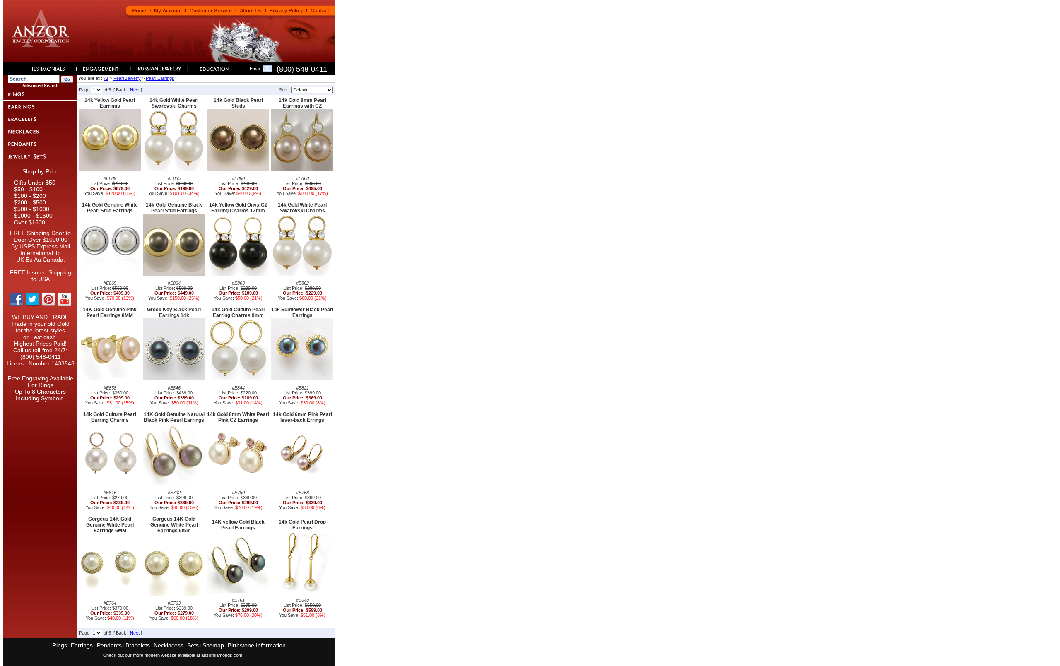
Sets (193, 645)
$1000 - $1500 (33, 215)
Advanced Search (40, 85)
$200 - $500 (30, 202)
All (106, 78)
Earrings (82, 645)
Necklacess (168, 645)
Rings (59, 645)
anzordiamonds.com (221, 655)
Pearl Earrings (160, 78)
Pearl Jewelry (127, 78)
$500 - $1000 (31, 209)
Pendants (109, 645)
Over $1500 (29, 222)
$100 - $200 (30, 195)
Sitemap (213, 645)
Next (135, 89)
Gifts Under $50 (34, 182)
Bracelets (137, 645)
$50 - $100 (28, 189)
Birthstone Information (257, 645)
